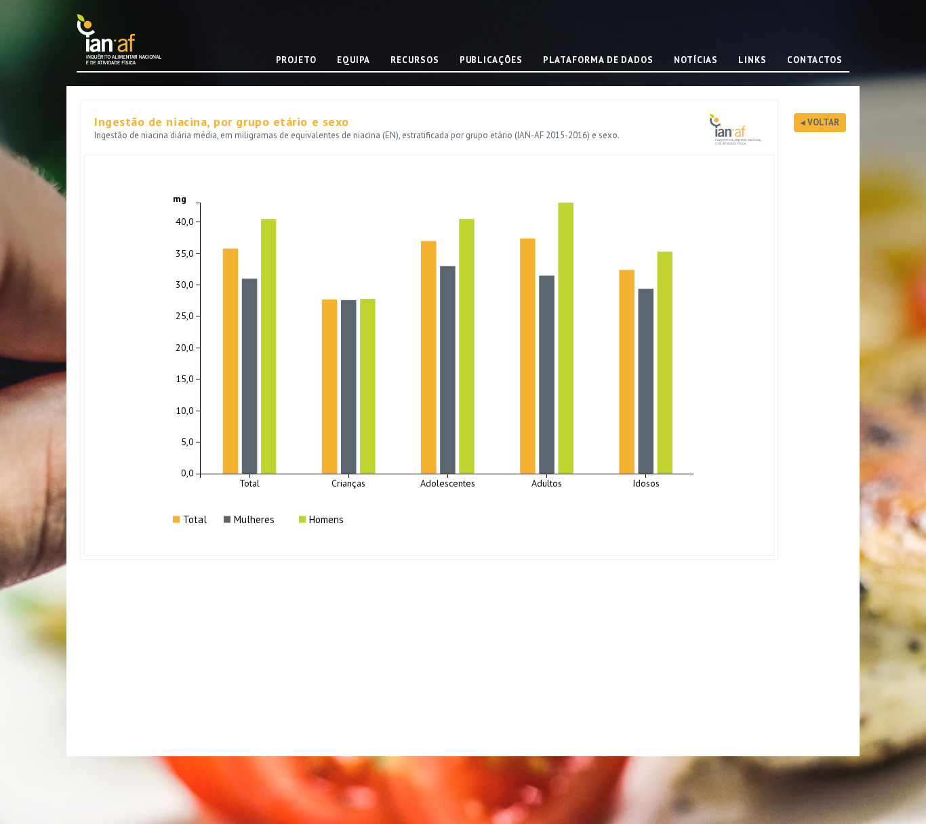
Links (752, 60)
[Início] (124, 39)
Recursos (414, 60)
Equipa (353, 60)
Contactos (815, 60)
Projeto (296, 60)
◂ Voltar (820, 122)
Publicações (491, 60)
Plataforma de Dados (598, 60)
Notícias (696, 60)
